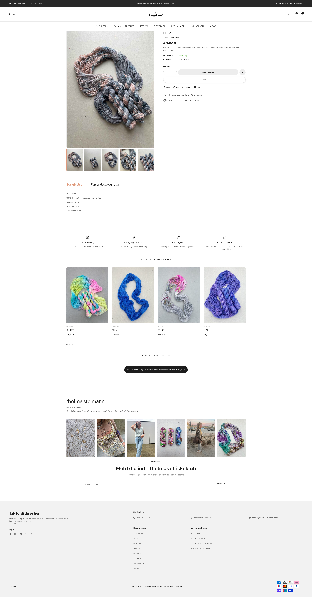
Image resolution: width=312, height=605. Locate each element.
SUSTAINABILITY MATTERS (202, 543)
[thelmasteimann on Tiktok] (31, 534)
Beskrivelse (74, 184)
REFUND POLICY (198, 533)
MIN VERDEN (138, 563)
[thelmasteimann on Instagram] (15, 534)
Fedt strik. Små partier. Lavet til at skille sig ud (289, 3)
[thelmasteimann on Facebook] (10, 534)
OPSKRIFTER (138, 533)
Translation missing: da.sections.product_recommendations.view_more (156, 370)
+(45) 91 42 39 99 (36, 3)
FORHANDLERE (139, 558)
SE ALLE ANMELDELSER (172, 37)
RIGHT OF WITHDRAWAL (201, 548)
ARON (114, 330)
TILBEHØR (137, 543)
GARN (135, 538)
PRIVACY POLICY (198, 538)
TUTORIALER (138, 553)
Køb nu (204, 80)
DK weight (69, 326)
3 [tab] (72, 344)
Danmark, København (18, 3)
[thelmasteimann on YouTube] (25, 534)
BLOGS (136, 568)
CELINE (161, 330)
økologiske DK (184, 59)
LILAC (206, 330)
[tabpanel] (87, 301)
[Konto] (289, 14)
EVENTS (136, 548)
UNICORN (70, 330)
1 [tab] (66, 344)
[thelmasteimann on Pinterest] (20, 534)
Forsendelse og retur (105, 184)
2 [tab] (69, 344)
